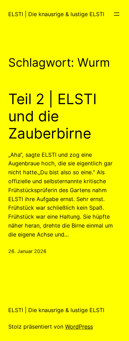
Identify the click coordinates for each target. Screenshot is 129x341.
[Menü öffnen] (116, 14)
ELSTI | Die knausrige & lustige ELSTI (56, 14)
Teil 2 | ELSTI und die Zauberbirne (52, 116)
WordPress (79, 326)
